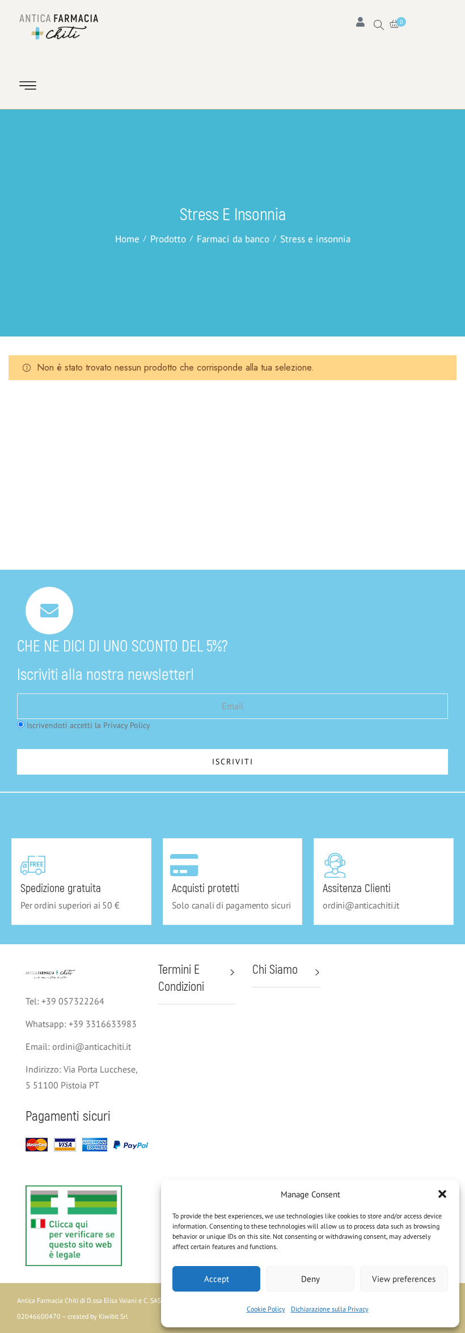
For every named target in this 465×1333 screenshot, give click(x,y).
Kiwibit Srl (113, 1316)
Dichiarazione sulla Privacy (330, 1309)
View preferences (404, 1278)
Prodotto (168, 239)
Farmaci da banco (233, 239)
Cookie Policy (266, 1309)
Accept (216, 1278)
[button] (442, 1194)
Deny (310, 1278)
